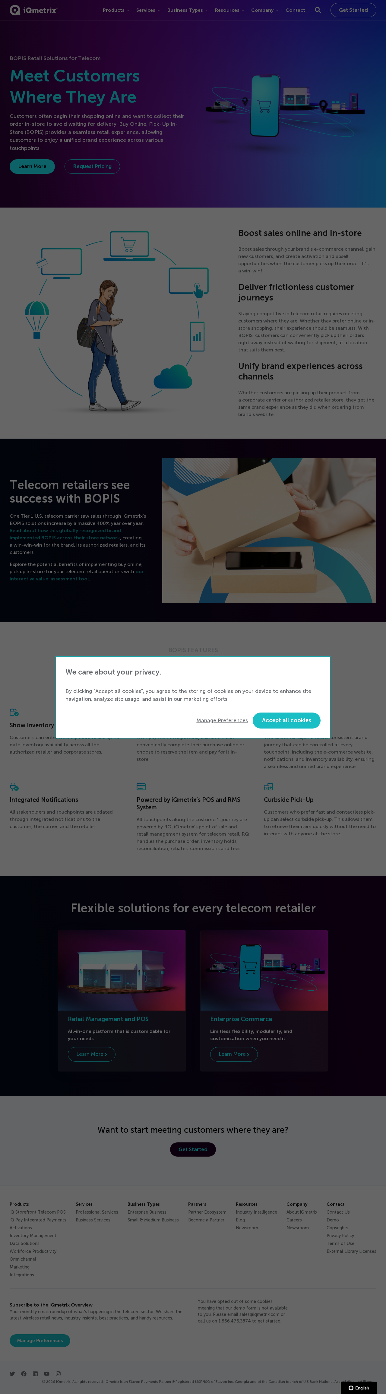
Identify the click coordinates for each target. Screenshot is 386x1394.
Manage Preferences (222, 720)
